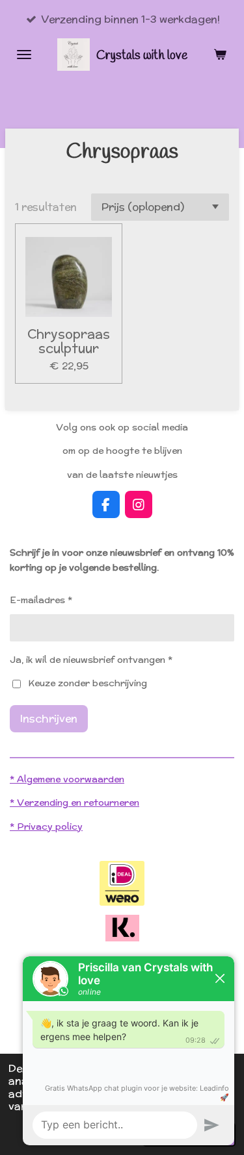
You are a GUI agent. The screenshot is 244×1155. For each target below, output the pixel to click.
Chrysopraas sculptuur (68, 341)
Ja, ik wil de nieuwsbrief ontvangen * (91, 659)
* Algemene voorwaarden (67, 779)
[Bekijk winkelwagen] (220, 54)
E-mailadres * (41, 599)
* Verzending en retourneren (74, 802)
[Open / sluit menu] (24, 54)
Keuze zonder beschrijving (87, 683)
